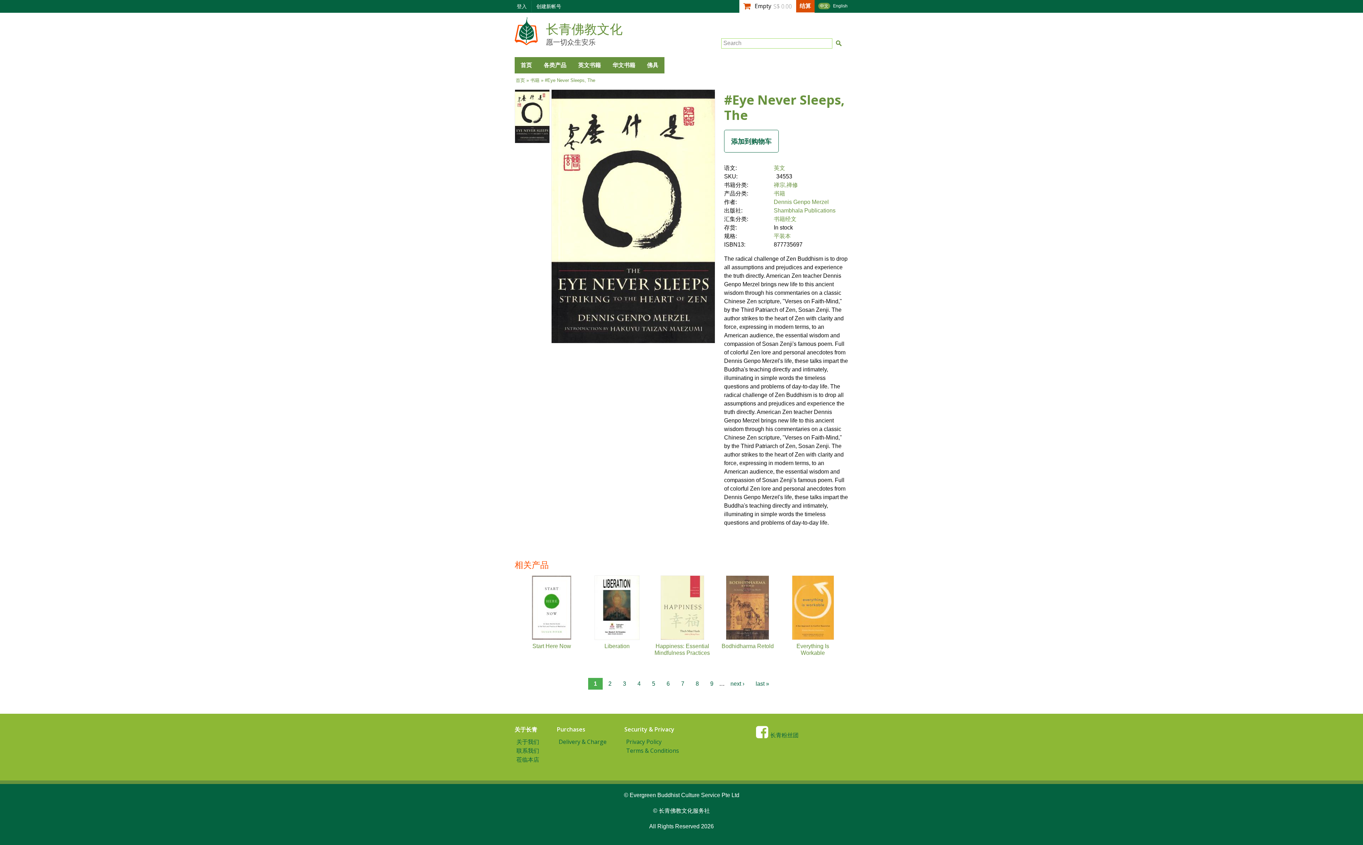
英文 (779, 168)
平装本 (782, 236)
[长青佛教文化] (526, 42)
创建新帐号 (548, 6)
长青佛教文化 (584, 29)
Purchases (571, 729)
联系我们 (527, 751)
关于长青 (526, 729)
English (840, 6)
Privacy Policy (644, 742)
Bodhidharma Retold (748, 646)
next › (737, 684)
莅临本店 (527, 759)
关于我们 (527, 742)
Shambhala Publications (805, 211)
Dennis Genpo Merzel (801, 202)
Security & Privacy (649, 729)
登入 (522, 6)
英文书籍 (589, 65)
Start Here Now (551, 646)
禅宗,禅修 (786, 185)
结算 (805, 6)
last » (762, 684)
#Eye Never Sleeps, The (784, 107)
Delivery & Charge (583, 742)
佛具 (652, 65)
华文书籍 (624, 65)
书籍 (535, 80)
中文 (824, 6)
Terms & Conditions (652, 751)
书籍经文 (785, 219)
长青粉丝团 (784, 735)
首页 (526, 65)
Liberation (617, 646)
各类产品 (555, 65)
